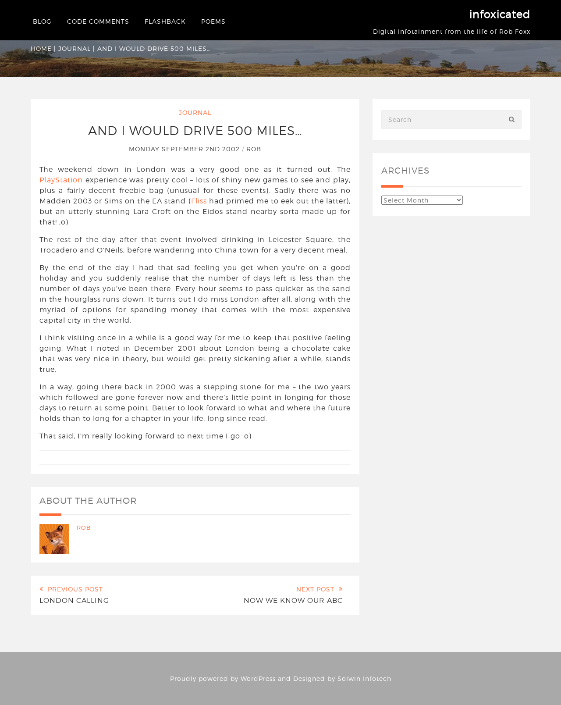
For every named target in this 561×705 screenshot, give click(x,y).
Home (41, 48)
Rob (253, 149)
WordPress (258, 678)
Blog (42, 21)
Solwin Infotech (364, 678)
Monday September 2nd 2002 (185, 149)
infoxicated (499, 14)
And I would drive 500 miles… (195, 130)
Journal (74, 48)
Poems (213, 21)
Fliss (199, 201)
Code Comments (98, 21)
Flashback (165, 21)
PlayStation (61, 180)
